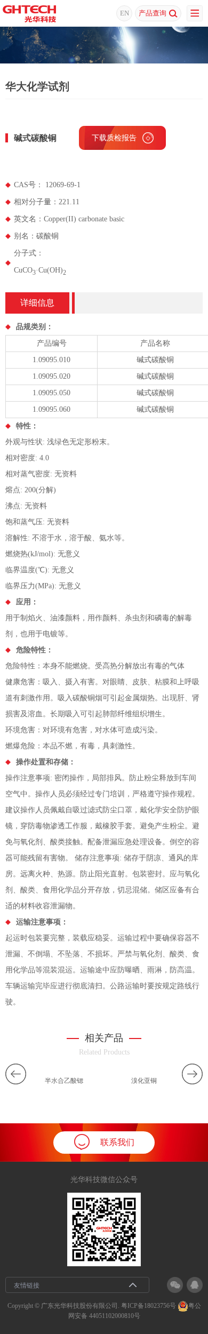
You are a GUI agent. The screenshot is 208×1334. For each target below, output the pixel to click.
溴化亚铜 (144, 1080)
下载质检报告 (114, 138)
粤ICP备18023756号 (148, 1305)
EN (124, 13)
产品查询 (152, 13)
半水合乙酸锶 (64, 1080)
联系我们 (117, 1142)
